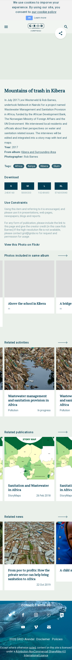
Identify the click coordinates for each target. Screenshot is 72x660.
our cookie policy (44, 12)
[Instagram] (36, 619)
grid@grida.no (30, 233)
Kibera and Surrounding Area (38, 152)
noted (32, 647)
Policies (57, 639)
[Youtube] (23, 631)
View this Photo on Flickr (22, 244)
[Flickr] (48, 619)
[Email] (48, 631)
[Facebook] (23, 619)
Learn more (40, 17)
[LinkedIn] (61, 619)
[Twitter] (10, 619)
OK (29, 18)
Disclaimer (43, 639)
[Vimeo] (36, 631)
